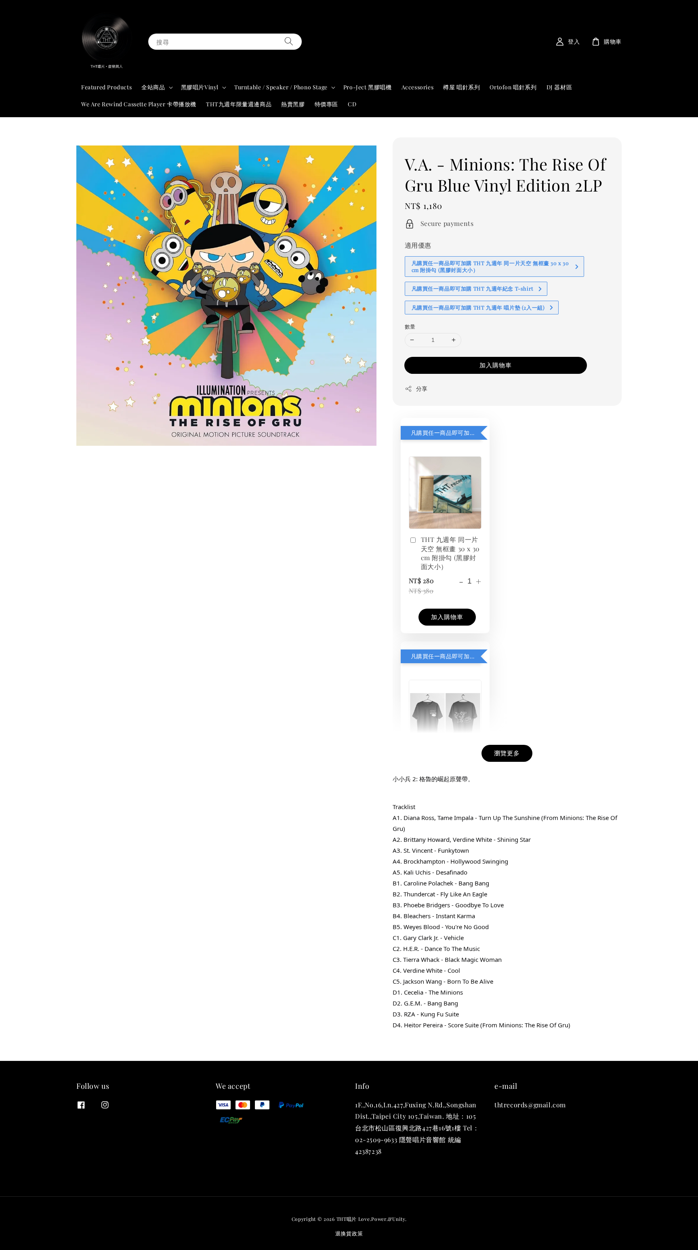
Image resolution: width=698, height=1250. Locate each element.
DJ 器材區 (559, 87)
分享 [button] (422, 388)
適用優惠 (418, 245)
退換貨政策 (349, 1233)
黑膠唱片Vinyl (200, 87)
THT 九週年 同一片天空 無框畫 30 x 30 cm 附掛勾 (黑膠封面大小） (450, 553)
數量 (410, 326)
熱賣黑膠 (293, 104)
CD (352, 104)
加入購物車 (495, 365)
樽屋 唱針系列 (461, 87)
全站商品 (153, 87)
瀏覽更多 (507, 753)
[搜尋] (289, 41)
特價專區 (326, 104)
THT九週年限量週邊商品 (238, 104)
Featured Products (106, 87)
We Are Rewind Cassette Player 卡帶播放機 (138, 104)
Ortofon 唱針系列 (513, 87)
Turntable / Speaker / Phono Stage (281, 87)
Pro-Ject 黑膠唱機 (367, 87)
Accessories (418, 87)
